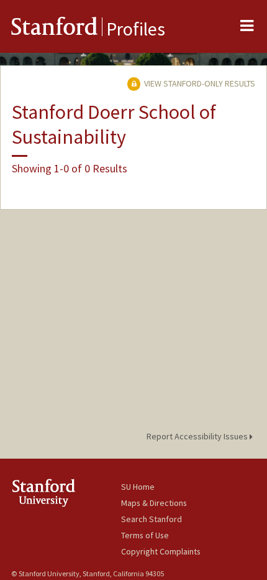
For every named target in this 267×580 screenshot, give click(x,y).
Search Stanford (151, 519)
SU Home (138, 486)
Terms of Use (145, 535)
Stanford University (66, 492)
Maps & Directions (154, 502)
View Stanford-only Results (198, 83)
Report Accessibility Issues (198, 436)
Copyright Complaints (161, 551)
